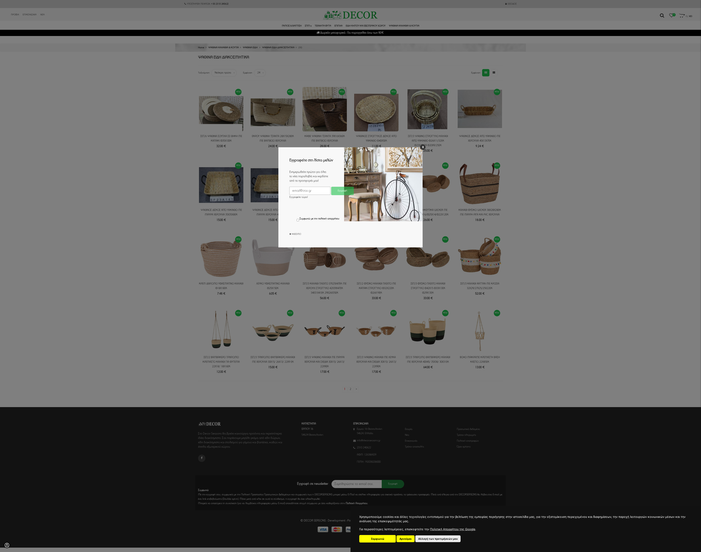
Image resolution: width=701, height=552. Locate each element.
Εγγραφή (342, 191)
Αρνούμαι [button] (405, 538)
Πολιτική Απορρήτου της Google (452, 529)
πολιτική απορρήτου (328, 219)
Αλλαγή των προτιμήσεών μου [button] (438, 538)
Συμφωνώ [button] (377, 538)
